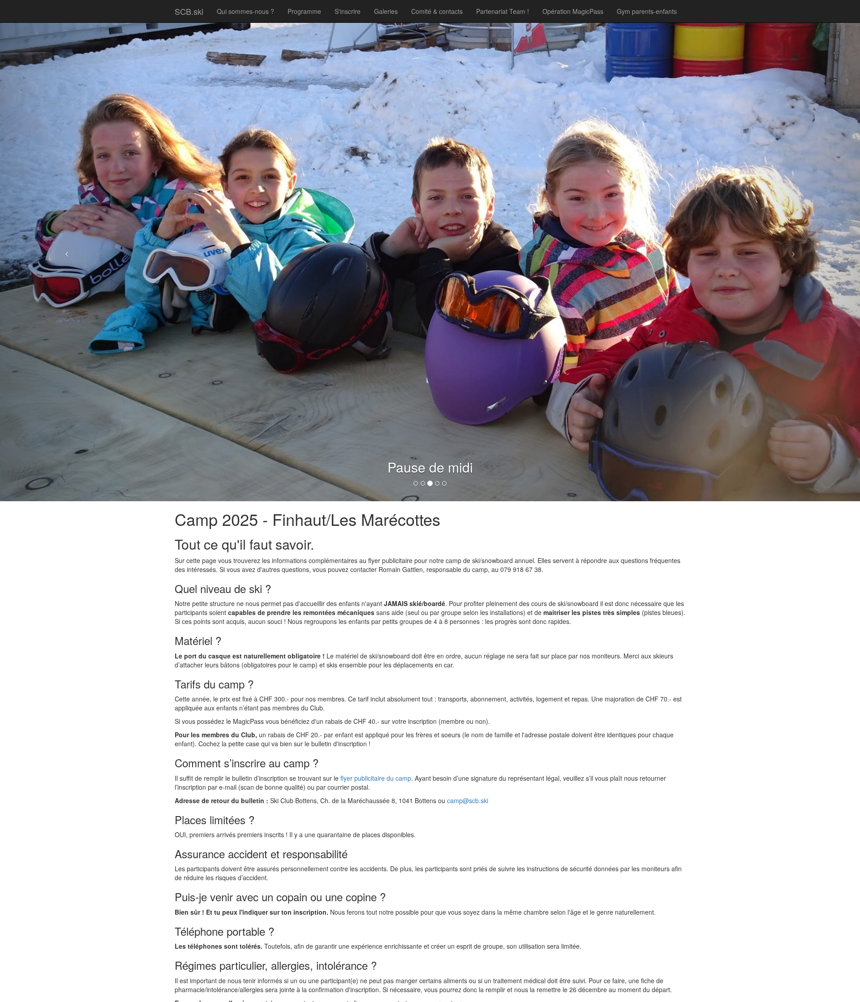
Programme (304, 11)
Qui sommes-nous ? (245, 11)
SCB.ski (189, 11)
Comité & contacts (437, 11)
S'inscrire (348, 11)
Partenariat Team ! (502, 11)
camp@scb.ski (467, 800)
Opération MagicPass (572, 11)
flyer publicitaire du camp (375, 778)
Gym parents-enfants (647, 11)
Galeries (386, 11)
